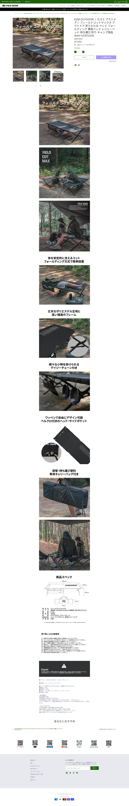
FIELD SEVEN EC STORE (62, 794)
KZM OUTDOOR (78, 39)
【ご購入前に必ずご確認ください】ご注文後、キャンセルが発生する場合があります (64, 9)
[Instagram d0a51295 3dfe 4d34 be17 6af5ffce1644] (20, 743)
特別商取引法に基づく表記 (36, 774)
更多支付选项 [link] (112, 61)
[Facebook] (49, 743)
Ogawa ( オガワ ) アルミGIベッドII (106, 729)
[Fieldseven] (93, 743)
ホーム (16, 13)
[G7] (108, 743)
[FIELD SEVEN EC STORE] (10, 6)
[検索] (115, 2)
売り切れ (84, 57)
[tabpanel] (64, 402)
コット (20, 13)
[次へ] (40, 86)
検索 (31, 763)
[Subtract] (75, 52)
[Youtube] (64, 743)
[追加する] (83, 52)
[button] (121, 2)
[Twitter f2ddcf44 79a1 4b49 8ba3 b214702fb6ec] (35, 743)
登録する (94, 768)
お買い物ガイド (34, 768)
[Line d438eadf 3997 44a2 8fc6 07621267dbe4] (79, 743)
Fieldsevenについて (35, 766)
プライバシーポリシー (35, 771)
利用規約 (32, 777)
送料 (78, 44)
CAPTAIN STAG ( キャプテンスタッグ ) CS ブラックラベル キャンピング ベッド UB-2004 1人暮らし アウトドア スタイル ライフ (39, 729)
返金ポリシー (33, 780)
